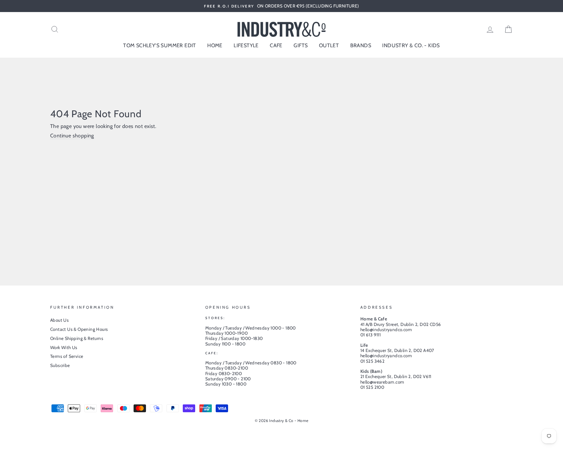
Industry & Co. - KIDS (411, 45)
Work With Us (64, 347)
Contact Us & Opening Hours (79, 329)
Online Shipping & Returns (76, 338)
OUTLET (329, 45)
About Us (59, 320)
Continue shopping (72, 136)
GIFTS (301, 45)
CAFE (276, 45)
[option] (281, 6)
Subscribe (60, 365)
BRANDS (360, 45)
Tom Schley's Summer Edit (159, 45)
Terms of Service (66, 356)
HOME (215, 45)
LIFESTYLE (246, 45)
